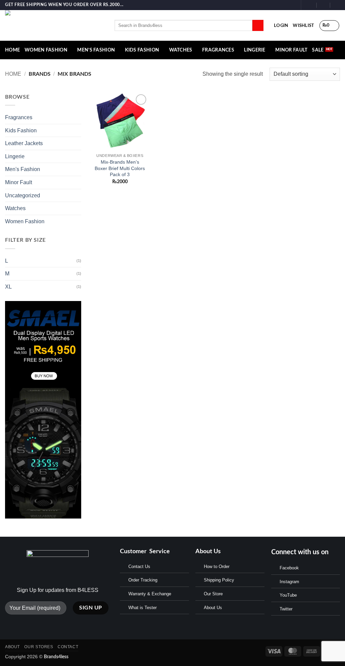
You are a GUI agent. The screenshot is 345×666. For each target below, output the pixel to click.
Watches (180, 50)
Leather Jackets (24, 143)
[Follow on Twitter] (292, 5)
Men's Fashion (22, 169)
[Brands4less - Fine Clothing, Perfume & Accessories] (54, 25)
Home (13, 74)
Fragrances (218, 50)
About (12, 646)
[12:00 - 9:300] (323, 5)
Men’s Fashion (96, 50)
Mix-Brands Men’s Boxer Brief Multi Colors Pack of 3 (120, 168)
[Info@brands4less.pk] (310, 5)
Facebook (289, 567)
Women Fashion (46, 50)
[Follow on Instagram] (286, 5)
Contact (68, 646)
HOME (12, 50)
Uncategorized (22, 195)
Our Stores (38, 646)
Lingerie (254, 50)
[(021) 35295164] (337, 5)
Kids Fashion (142, 50)
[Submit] (257, 25)
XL (8, 287)
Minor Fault (291, 50)
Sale (317, 50)
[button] (281, 26)
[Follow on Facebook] (279, 5)
